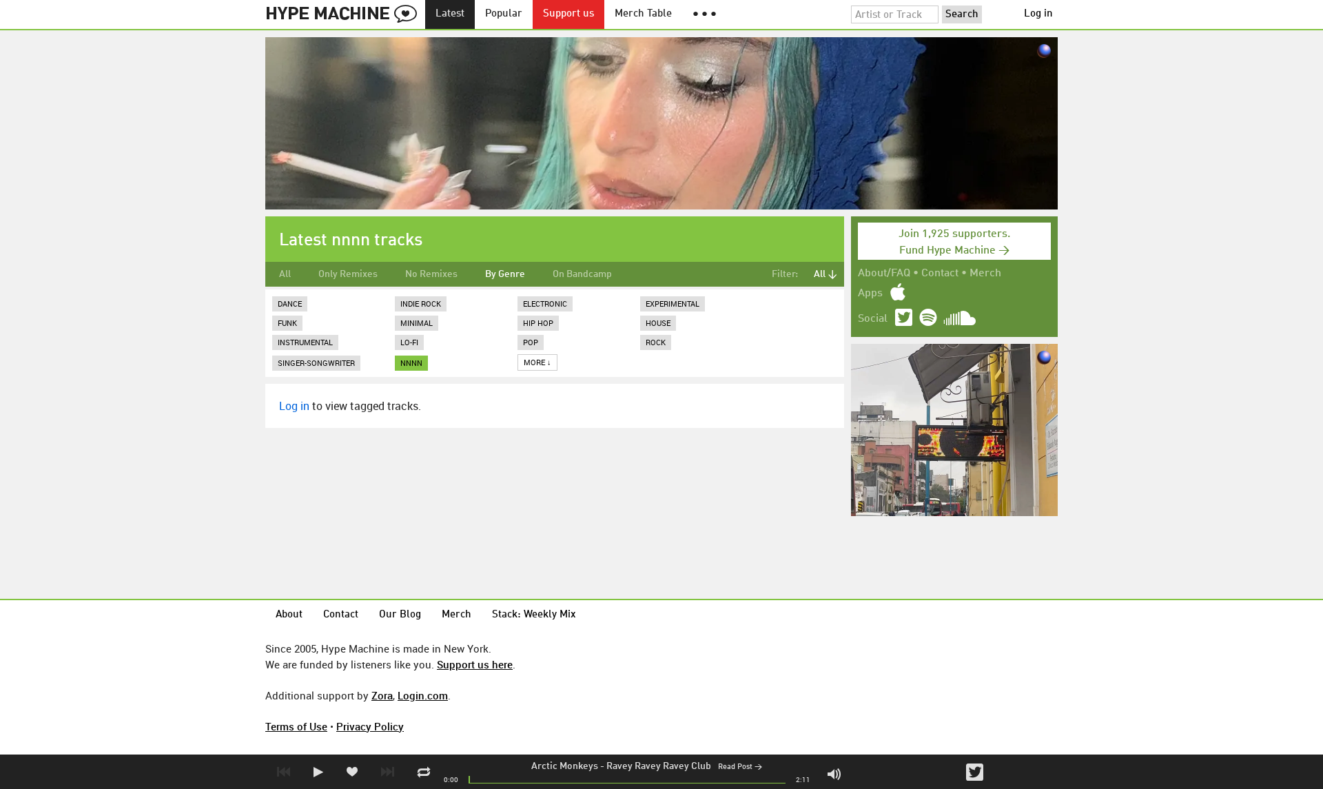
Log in (1038, 14)
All (285, 274)
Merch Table (643, 14)
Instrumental (305, 342)
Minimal (416, 323)
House (658, 323)
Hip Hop (538, 323)
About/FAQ (884, 273)
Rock (656, 342)
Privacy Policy (370, 726)
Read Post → (740, 767)
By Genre (505, 274)
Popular (503, 14)
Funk (287, 323)
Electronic (545, 303)
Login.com (423, 695)
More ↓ (537, 362)
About (289, 615)
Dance (290, 303)
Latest (449, 14)
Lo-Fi (409, 342)
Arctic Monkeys (564, 766)
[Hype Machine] (345, 14)
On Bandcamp (582, 274)
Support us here (475, 664)
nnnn (411, 363)
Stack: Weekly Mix (534, 615)
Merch (985, 273)
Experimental (672, 303)
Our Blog (400, 615)
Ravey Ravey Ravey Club (658, 766)
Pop (530, 342)
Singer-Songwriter (316, 363)
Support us (568, 14)
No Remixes (431, 274)
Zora (382, 695)
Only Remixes (348, 274)
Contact (939, 273)
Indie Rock (420, 303)
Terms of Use (296, 726)
